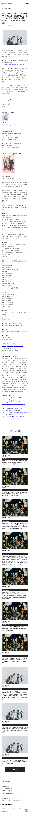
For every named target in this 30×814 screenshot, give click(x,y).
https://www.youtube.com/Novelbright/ (13, 404)
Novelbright (11, 25)
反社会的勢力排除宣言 (18, 800)
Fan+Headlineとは (6, 798)
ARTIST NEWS (8, 8)
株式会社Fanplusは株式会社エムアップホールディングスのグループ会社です (12, 807)
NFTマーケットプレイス (7, 790)
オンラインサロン (6, 784)
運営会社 (18, 798)
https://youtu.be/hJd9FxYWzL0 (14, 64)
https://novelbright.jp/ (8, 400)
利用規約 (13, 798)
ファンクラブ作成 (6, 781)
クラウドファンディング (7, 788)
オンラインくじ (5, 786)
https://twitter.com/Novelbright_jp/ (12, 408)
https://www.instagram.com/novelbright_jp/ (15, 412)
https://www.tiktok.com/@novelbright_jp (14, 416)
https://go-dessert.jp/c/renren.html (12, 346)
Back (15, 769)
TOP (2, 8)
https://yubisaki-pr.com (15, 323)
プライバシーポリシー (7, 800)
